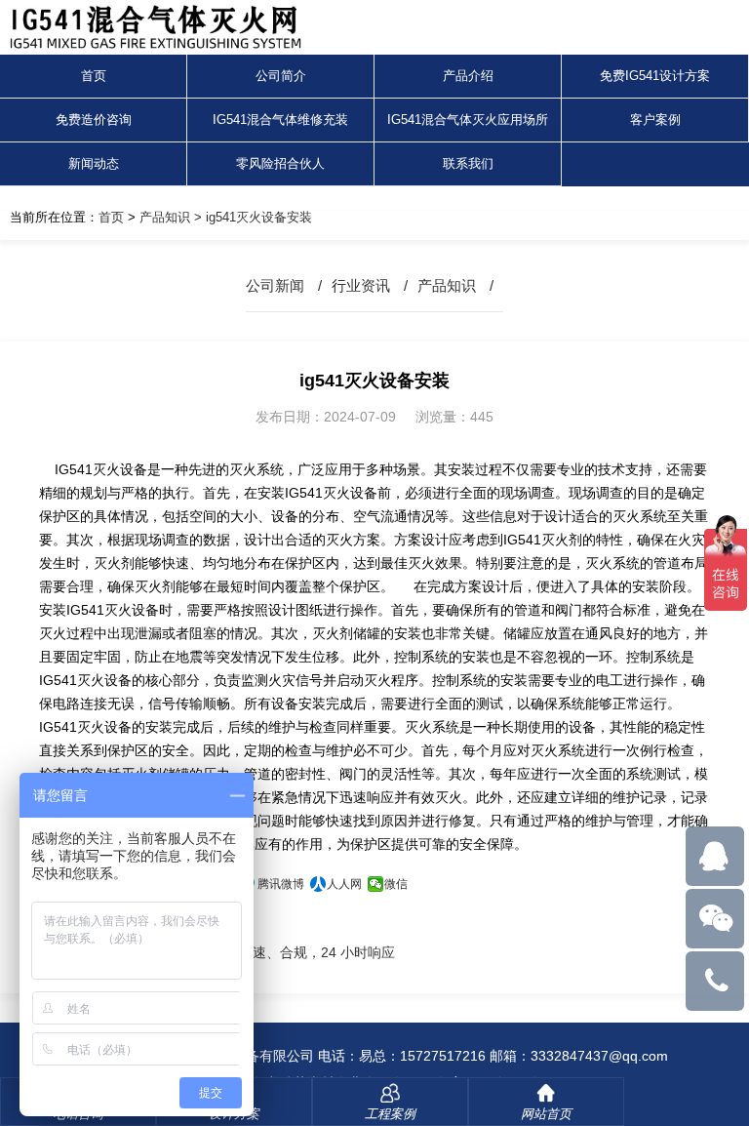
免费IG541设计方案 (655, 75)
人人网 (344, 884)
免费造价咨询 (94, 119)
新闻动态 (93, 163)
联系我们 (468, 163)
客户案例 (655, 119)
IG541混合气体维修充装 (280, 119)
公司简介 (281, 75)
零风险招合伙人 (280, 163)
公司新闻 (275, 285)
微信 (396, 884)
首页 (93, 75)
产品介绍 (468, 75)
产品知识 (164, 217)
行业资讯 (361, 285)
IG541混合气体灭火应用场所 (467, 119)
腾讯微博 (280, 884)
